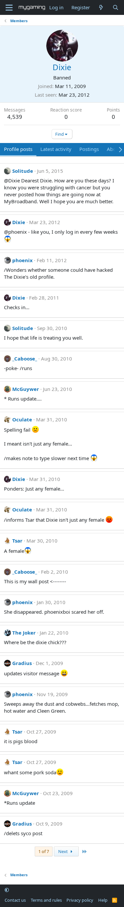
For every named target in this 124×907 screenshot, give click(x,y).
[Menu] (9, 7)
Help (102, 900)
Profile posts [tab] (18, 149)
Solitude (22, 170)
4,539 (14, 116)
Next (63, 851)
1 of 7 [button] (43, 851)
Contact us (15, 900)
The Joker (24, 632)
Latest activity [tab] (55, 149)
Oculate (22, 419)
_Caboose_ (24, 358)
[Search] (115, 7)
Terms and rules (46, 900)
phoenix (22, 260)
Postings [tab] (89, 149)
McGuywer (25, 389)
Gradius (22, 663)
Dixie (18, 222)
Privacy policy (79, 900)
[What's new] (101, 7)
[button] (6, 890)
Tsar (17, 540)
